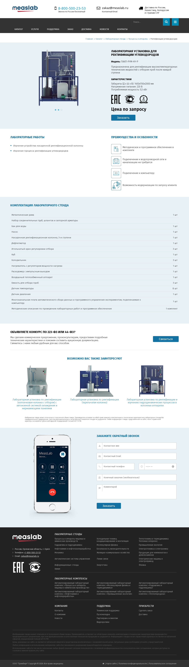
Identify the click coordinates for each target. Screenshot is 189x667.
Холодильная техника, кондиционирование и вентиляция (112, 540)
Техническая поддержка (108, 610)
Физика (142, 565)
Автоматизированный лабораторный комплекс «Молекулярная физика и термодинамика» (114, 585)
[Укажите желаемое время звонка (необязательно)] (157, 466)
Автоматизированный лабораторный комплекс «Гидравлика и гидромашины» (156, 585)
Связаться (166, 339)
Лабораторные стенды (115, 39)
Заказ (70, 29)
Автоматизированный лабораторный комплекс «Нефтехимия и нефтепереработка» (72, 594)
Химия (57, 569)
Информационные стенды (67, 565)
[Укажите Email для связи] (136, 456)
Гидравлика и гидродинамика (68, 545)
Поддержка (53, 29)
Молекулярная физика (107, 545)
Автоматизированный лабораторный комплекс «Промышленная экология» (114, 592)
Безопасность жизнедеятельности (113, 549)
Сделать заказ (145, 610)
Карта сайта (111, 663)
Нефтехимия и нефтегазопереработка (73, 549)
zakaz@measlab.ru (115, 8)
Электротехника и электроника (153, 549)
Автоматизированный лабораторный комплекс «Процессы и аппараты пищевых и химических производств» (72, 585)
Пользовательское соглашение (162, 663)
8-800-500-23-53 (72, 8)
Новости (104, 29)
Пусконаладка (103, 614)
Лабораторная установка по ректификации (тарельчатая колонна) (94, 401)
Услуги (35, 29)
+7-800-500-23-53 (32, 552)
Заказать (123, 117)
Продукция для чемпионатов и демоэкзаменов (153, 553)
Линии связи (102, 559)
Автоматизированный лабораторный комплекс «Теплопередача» (156, 592)
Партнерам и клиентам (107, 618)
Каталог (18, 29)
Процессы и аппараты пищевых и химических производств (70, 540)
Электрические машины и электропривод (151, 560)
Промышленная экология (150, 545)
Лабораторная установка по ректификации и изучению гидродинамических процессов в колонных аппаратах (152, 402)
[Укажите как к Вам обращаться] (136, 446)
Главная (89, 39)
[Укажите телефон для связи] (115, 466)
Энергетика (102, 565)
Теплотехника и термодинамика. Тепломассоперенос (154, 540)
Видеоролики (103, 622)
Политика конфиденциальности (133, 663)
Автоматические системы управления (72, 559)
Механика (59, 552)
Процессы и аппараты (138, 39)
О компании (60, 614)
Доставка (86, 29)
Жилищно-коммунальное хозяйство (113, 552)
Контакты (122, 29)
